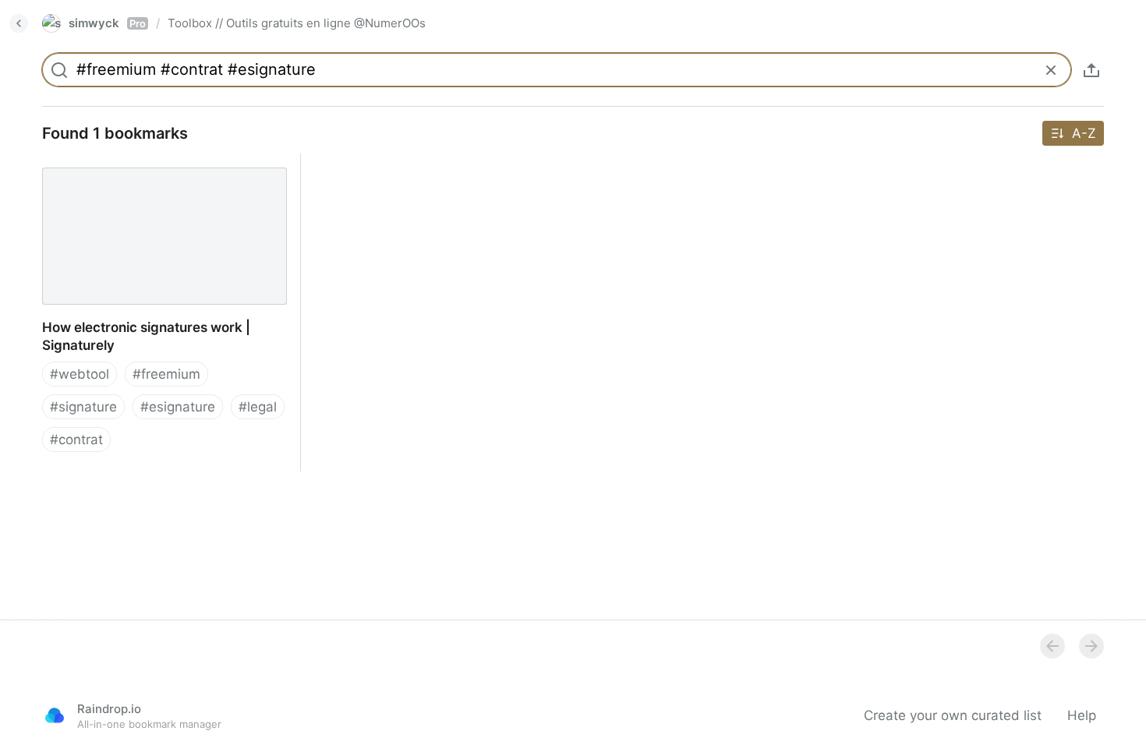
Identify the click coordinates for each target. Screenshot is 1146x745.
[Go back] (18, 23)
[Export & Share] (1091, 70)
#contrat (76, 439)
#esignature (177, 407)
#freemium (166, 374)
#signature (83, 407)
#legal (258, 407)
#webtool (79, 374)
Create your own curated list (953, 715)
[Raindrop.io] (54, 715)
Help (1081, 715)
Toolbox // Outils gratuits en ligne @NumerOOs (297, 23)
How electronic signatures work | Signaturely (131, 170)
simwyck (107, 23)
